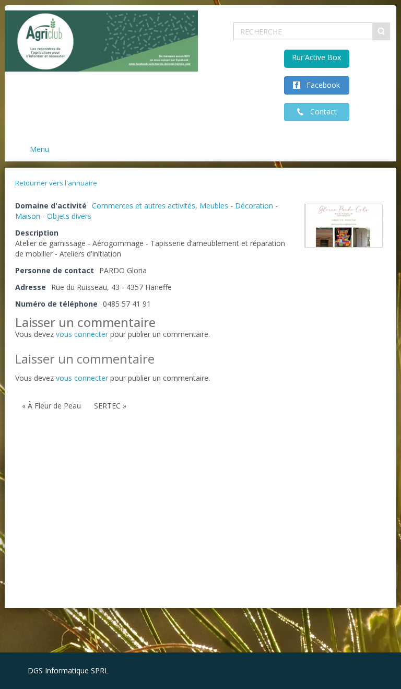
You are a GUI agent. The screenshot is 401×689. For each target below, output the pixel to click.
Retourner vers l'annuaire (56, 183)
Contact (320, 111)
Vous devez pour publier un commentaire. (112, 378)
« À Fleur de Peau (51, 406)
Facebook (320, 85)
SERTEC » (110, 406)
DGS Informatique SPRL (68, 670)
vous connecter (82, 334)
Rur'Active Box (316, 57)
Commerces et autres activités (143, 206)
